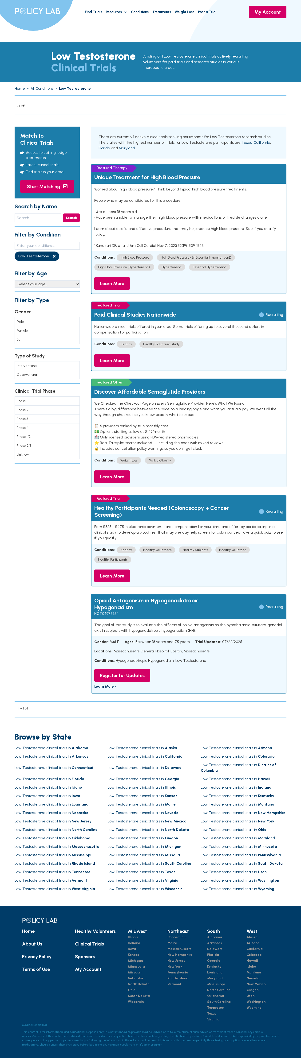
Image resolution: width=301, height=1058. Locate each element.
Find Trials (93, 12)
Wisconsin (136, 1002)
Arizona (253, 943)
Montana (254, 972)
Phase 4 (22, 428)
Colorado (254, 955)
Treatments (161, 12)
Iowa (132, 949)
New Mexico (256, 984)
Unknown (24, 455)
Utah (250, 996)
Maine (172, 943)
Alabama (214, 937)
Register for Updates (122, 675)
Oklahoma (215, 996)
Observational (27, 375)
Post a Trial (207, 12)
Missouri (135, 972)
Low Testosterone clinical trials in (51, 748)
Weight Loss (184, 12)
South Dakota (139, 996)
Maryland (127, 148)
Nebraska (135, 978)
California (261, 142)
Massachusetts (179, 949)
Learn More (112, 283)
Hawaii (252, 961)
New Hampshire (179, 955)
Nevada (253, 978)
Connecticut (177, 937)
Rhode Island (177, 978)
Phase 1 (22, 401)
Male (20, 322)
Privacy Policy (36, 956)
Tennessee (215, 1008)
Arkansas (214, 943)
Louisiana (214, 972)
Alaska (252, 937)
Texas (247, 142)
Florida (104, 148)
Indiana (134, 943)
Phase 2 (22, 410)
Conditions (140, 12)
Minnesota (136, 967)
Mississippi (216, 984)
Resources (114, 12)
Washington (256, 1002)
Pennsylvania (177, 972)
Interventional (27, 366)
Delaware (214, 949)
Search (71, 218)
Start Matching (44, 186)
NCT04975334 (106, 613)
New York (174, 967)
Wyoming (254, 1008)
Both (20, 339)
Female (22, 331)
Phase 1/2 (24, 437)
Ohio (131, 990)
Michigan (135, 961)
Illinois (133, 937)
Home (28, 931)
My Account (267, 12)
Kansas (133, 955)
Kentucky (214, 967)
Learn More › (105, 686)
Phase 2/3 (24, 446)
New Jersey (176, 961)
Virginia (213, 1019)
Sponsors (85, 956)
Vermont (174, 984)
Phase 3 (22, 419)
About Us (32, 944)
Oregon (252, 990)
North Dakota (139, 984)
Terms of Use (36, 969)
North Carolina (218, 990)
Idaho (251, 967)
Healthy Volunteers (95, 931)
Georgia (213, 961)
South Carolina (219, 1002)
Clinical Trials (89, 944)
